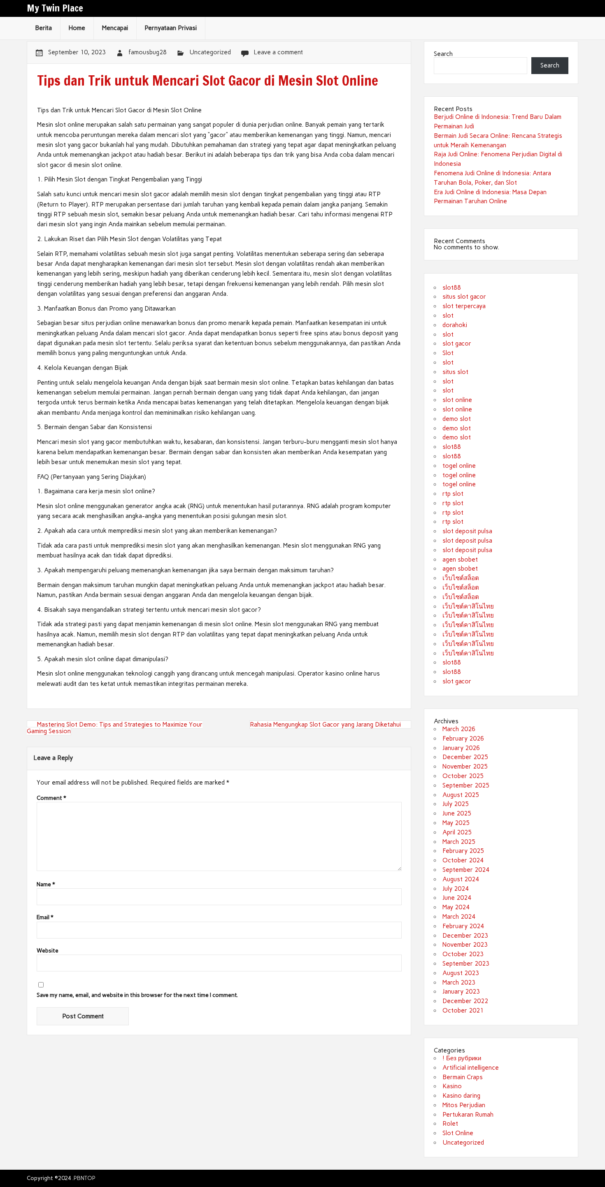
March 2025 (458, 842)
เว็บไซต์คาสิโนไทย (468, 606)
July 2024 (455, 888)
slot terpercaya (464, 306)
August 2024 (460, 879)
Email (45, 917)
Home (76, 28)
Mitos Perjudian (463, 1105)
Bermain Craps (462, 1077)
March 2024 (458, 916)
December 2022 (465, 1001)
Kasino (452, 1086)
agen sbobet (460, 559)
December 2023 (465, 935)
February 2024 (463, 926)
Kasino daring (461, 1095)
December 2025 (465, 757)
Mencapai (115, 28)
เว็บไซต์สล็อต (460, 578)
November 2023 (465, 944)
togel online (459, 465)
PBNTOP (84, 1178)
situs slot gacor (464, 296)
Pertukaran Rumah (467, 1114)
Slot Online (457, 1133)
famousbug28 (147, 52)
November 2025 (465, 766)
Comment (51, 798)
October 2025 (463, 776)
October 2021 (463, 1010)
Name (46, 884)
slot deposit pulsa (467, 531)
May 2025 (456, 823)
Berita (43, 28)
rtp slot (452, 493)
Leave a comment (278, 52)
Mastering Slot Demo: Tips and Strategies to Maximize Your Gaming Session (114, 727)
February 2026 (463, 738)
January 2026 (461, 748)
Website (47, 951)
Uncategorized (210, 52)
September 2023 (465, 963)
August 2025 (460, 795)
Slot (448, 353)
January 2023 (461, 991)
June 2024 (456, 897)
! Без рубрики (461, 1058)
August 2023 (460, 973)
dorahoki (454, 325)
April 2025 (457, 832)
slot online (457, 400)
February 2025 (463, 851)
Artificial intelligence (470, 1067)
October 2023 (463, 954)
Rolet (450, 1123)
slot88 (451, 287)
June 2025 (456, 813)
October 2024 (463, 860)
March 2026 (458, 729)
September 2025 (465, 785)
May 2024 (456, 907)
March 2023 (458, 982)
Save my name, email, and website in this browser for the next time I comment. (137, 995)
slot (448, 315)
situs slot (455, 372)
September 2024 (465, 869)
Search (443, 54)
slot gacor (456, 343)
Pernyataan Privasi (170, 28)
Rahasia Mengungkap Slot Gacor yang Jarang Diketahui (325, 724)
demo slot (456, 419)
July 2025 (455, 804)
